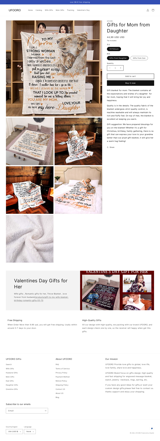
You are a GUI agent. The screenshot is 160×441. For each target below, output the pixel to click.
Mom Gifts (10, 377)
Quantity (110, 63)
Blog (57, 397)
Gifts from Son (139, 58)
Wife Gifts (10, 369)
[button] (142, 10)
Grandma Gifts (12, 389)
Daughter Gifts (12, 385)
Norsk (28, 431)
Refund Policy (61, 381)
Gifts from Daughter (118, 58)
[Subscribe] (45, 410)
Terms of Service (63, 369)
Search (9, 364)
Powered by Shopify (147, 433)
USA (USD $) (13, 431)
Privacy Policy (61, 373)
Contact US (60, 389)
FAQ (57, 364)
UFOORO (138, 433)
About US (59, 393)
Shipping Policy (62, 385)
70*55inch (114, 49)
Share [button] (112, 147)
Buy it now (130, 83)
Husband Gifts (12, 373)
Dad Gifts (10, 381)
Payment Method (63, 377)
